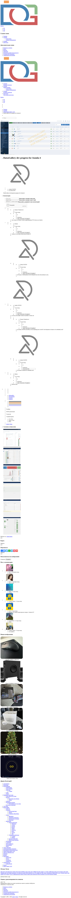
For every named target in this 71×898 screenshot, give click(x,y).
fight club (3, 871)
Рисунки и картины (10, 805)
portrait (42, 874)
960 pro (39, 874)
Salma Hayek (9, 863)
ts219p (46, 871)
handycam (20, 873)
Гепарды (14, 830)
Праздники (6, 856)
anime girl (39, 873)
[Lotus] (9, 570)
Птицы (13, 826)
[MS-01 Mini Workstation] (12, 705)
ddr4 (27, 873)
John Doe (8, 790)
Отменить (3, 559)
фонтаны (10, 871)
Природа (8, 810)
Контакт (5, 50)
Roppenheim (9, 845)
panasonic (14, 873)
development (11, 396)
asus (68, 873)
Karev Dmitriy (9, 788)
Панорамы (5, 785)
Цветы (10, 812)
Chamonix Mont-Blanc (14, 813)
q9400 (2, 874)
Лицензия (5, 51)
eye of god (46, 874)
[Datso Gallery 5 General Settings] (12, 446)
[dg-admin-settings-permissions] (12, 516)
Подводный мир (13, 811)
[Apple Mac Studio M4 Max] (12, 729)
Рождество (8, 857)
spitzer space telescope (32, 874)
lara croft (7, 873)
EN (4, 30)
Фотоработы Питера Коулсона (10, 850)
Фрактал (8, 801)
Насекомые (8, 841)
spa (57, 871)
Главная (5, 36)
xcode (6, 871)
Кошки (13, 837)
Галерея (5, 37)
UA (4, 29)
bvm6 (19, 871)
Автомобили (6, 783)
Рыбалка (5, 853)
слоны (44, 873)
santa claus (30, 871)
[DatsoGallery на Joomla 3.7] (12, 463)
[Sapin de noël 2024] (12, 753)
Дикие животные (13, 822)
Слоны (13, 825)
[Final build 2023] (9, 629)
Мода (7, 846)
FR (4, 28)
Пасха (7, 858)
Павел (7, 793)
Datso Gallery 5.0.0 (7, 866)
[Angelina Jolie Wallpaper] (9, 580)
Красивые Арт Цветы (14, 798)
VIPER (34, 871)
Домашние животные (14, 835)
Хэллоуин (8, 860)
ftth (42, 873)
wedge (7, 874)
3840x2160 (54, 873)
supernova (30, 873)
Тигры (13, 832)
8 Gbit (54, 871)
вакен (65, 873)
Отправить (8, 559)
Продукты (5, 42)
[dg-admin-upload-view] (12, 498)
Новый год (8, 861)
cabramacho (49, 873)
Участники (8, 38)
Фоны (10, 800)
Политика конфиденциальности (11, 52)
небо (64, 871)
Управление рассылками (9, 55)
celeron (61, 871)
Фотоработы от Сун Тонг (15, 803)
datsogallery (11, 395)
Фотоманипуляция (10, 802)
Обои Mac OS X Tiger (11, 796)
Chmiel (10, 791)
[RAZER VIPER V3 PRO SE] (12, 658)
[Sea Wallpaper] (9, 590)
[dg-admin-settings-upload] (12, 534)
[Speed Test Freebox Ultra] (12, 777)
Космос (5, 855)
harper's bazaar (23, 874)
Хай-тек (8, 808)
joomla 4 (11, 399)
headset (55, 874)
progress (11, 397)
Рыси (13, 831)
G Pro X (11, 874)
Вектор (7, 797)
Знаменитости (6, 862)
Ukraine (62, 873)
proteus (14, 871)
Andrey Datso (9, 424)
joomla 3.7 (43, 871)
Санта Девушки (7, 847)
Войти (2, 26)
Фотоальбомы (6, 786)
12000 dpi (51, 871)
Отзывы (5, 41)
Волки (13, 827)
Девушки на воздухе (14, 817)
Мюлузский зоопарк (14, 840)
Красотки (11, 820)
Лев (12, 833)
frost (17, 871)
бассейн (38, 871)
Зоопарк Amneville (13, 838)
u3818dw (23, 871)
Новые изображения (11, 40)
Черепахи (14, 823)
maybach (51, 874)
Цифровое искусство (8, 795)
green (26, 871)
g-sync (58, 873)
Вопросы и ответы (7, 47)
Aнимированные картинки (9, 848)
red (59, 871)
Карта (4, 49)
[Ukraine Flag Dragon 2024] (9, 600)
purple (24, 873)
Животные (8, 821)
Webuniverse (9, 787)
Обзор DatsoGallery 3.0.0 (9, 111)
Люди (7, 815)
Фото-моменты (9, 843)
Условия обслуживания (8, 54)
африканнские (16, 874)
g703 (5, 874)
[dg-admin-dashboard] (12, 481)
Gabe (7, 792)
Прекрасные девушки (14, 818)
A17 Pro (35, 873)
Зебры (13, 828)
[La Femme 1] (9, 619)
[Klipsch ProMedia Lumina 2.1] (12, 682)
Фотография (6, 807)
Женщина (11, 816)
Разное (5, 865)
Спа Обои (5, 806)
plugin (10, 873)
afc (17, 873)
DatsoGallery (9, 536)
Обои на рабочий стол (8, 852)
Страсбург (8, 842)
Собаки (13, 836)
